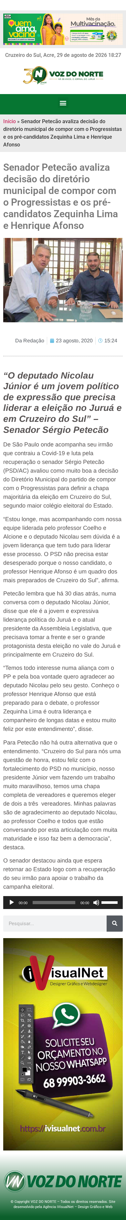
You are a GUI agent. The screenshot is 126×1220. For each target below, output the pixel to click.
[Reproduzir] (11, 902)
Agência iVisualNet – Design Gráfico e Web (77, 1207)
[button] (63, 102)
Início (9, 121)
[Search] (115, 923)
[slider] (110, 902)
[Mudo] (96, 902)
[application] (63, 902)
